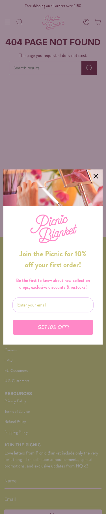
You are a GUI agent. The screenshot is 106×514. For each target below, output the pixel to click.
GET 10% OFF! (53, 327)
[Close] (96, 176)
